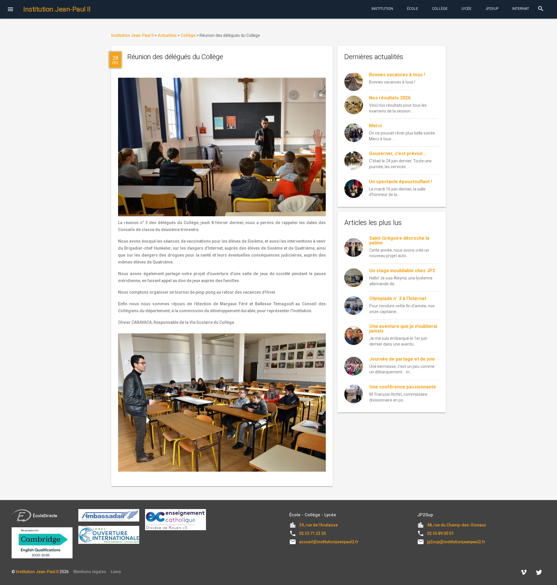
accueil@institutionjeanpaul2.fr (329, 541)
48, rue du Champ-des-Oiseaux (456, 525)
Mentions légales (89, 571)
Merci (375, 125)
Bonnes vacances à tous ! (397, 74)
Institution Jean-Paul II (37, 571)
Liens (116, 571)
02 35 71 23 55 (312, 533)
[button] (10, 10)
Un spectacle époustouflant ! (400, 181)
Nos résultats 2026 (389, 98)
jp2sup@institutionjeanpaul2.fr (456, 541)
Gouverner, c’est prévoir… (397, 153)
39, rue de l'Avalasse (318, 525)
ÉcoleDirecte (45, 515)
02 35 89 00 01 (440, 533)
